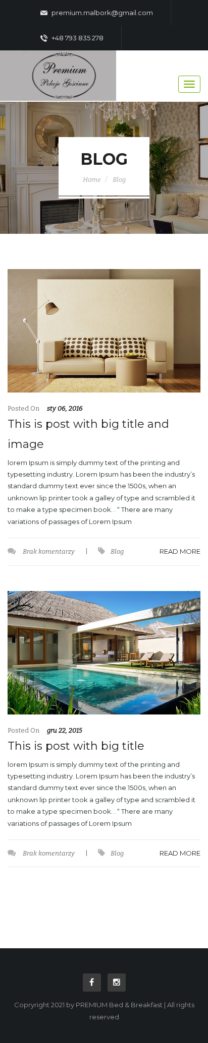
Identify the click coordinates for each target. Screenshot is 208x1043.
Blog (119, 179)
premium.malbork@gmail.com (101, 13)
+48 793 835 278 (76, 38)
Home (92, 179)
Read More (180, 551)
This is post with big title (76, 746)
